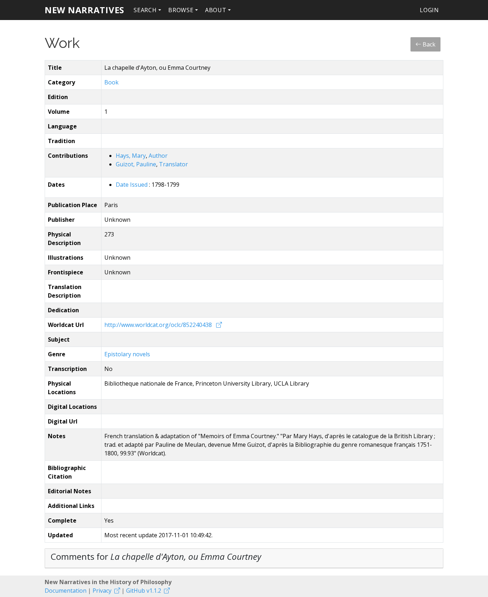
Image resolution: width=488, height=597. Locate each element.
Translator (173, 164)
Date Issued (132, 185)
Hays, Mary (131, 156)
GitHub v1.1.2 (143, 590)
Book (111, 82)
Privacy (102, 590)
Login (429, 10)
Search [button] (145, 10)
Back (428, 44)
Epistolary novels (127, 354)
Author (158, 156)
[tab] (244, 558)
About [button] (215, 10)
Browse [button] (181, 10)
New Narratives (84, 10)
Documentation (65, 590)
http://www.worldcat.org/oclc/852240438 (158, 325)
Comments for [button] (156, 556)
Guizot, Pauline (136, 164)
